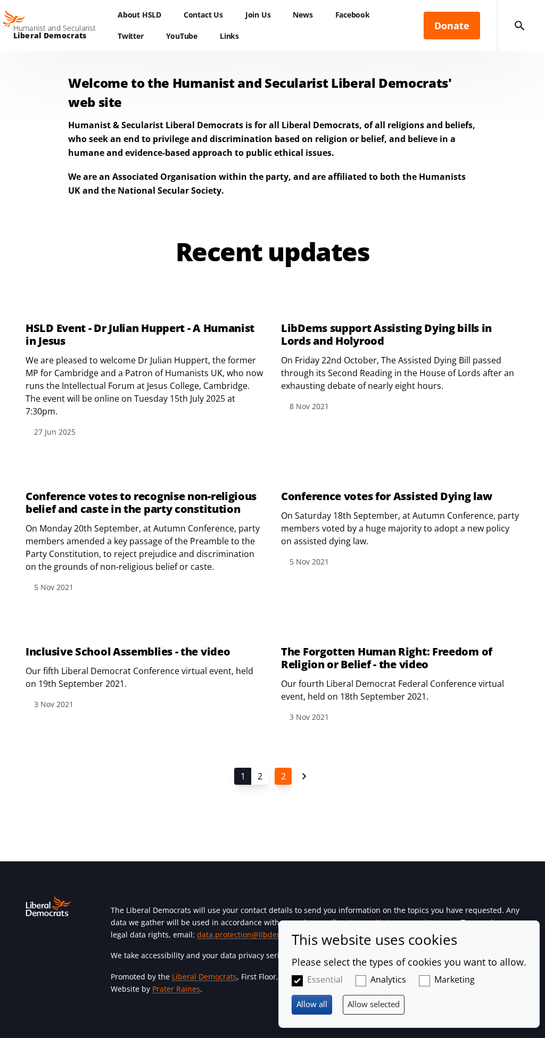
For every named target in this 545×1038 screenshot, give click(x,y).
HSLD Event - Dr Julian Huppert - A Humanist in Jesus (140, 334)
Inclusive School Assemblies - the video (128, 651)
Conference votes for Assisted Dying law (386, 496)
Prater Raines (176, 989)
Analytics (388, 979)
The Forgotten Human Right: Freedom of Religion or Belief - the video (386, 658)
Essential (325, 979)
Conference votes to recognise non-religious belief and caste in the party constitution (141, 503)
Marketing (454, 979)
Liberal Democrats (204, 976)
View (145, 365)
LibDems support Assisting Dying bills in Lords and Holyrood (386, 334)
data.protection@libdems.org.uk (254, 934)
